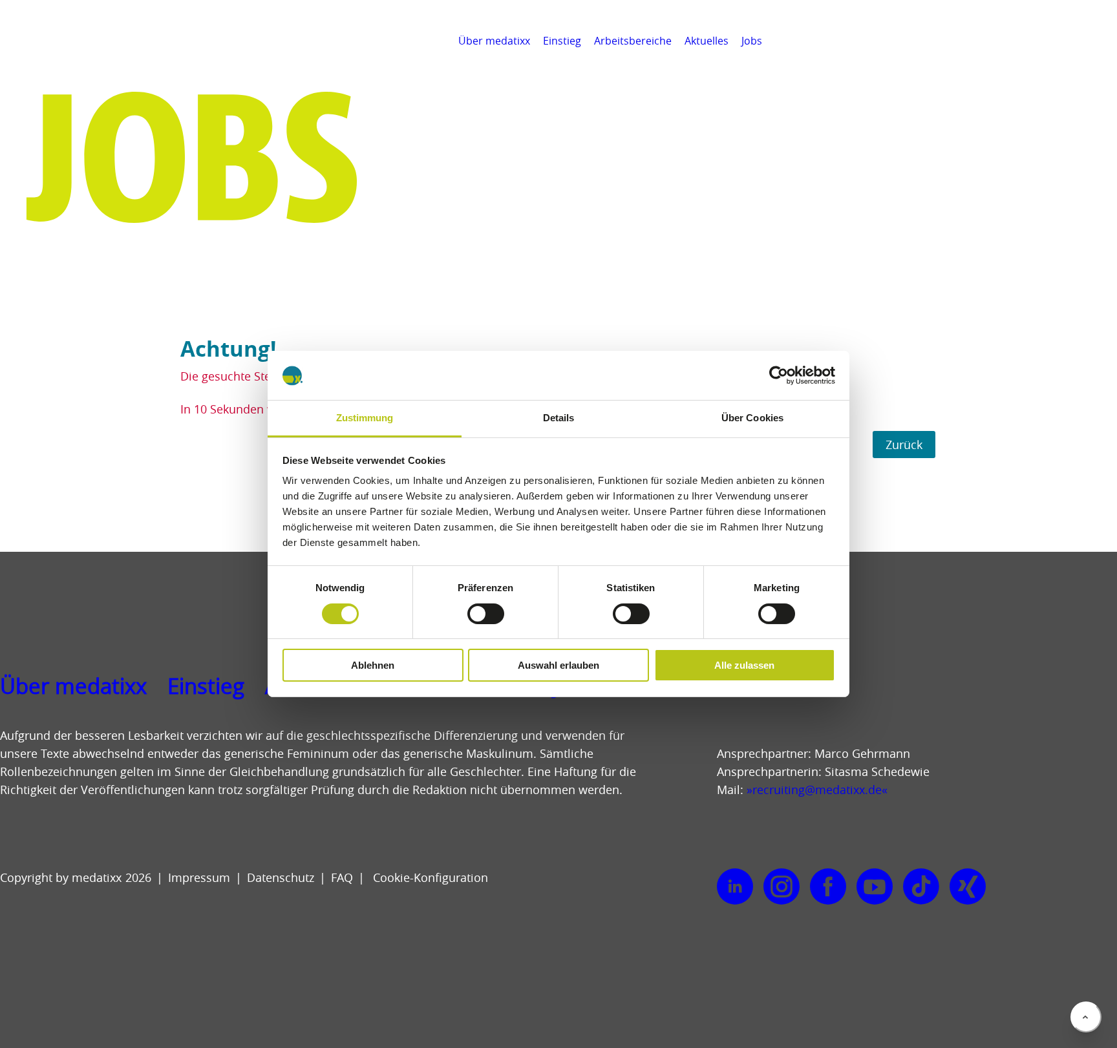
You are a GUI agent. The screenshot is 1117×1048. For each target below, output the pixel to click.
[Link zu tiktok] (921, 887)
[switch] (485, 613)
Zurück (904, 444)
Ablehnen (372, 665)
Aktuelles (707, 41)
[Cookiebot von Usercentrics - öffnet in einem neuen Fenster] (778, 375)
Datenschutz (280, 877)
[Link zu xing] (968, 887)
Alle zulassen (744, 665)
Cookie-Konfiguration (429, 877)
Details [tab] (559, 418)
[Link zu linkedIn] (735, 887)
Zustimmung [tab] (365, 418)
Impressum (199, 877)
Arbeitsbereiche (633, 41)
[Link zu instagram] (781, 887)
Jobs (751, 41)
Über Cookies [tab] (752, 418)
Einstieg (562, 41)
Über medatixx (494, 41)
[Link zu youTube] (874, 887)
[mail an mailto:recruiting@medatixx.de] (1100, 41)
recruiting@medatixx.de (817, 789)
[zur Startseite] (69, 58)
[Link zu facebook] (828, 887)
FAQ (342, 877)
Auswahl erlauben (558, 665)
